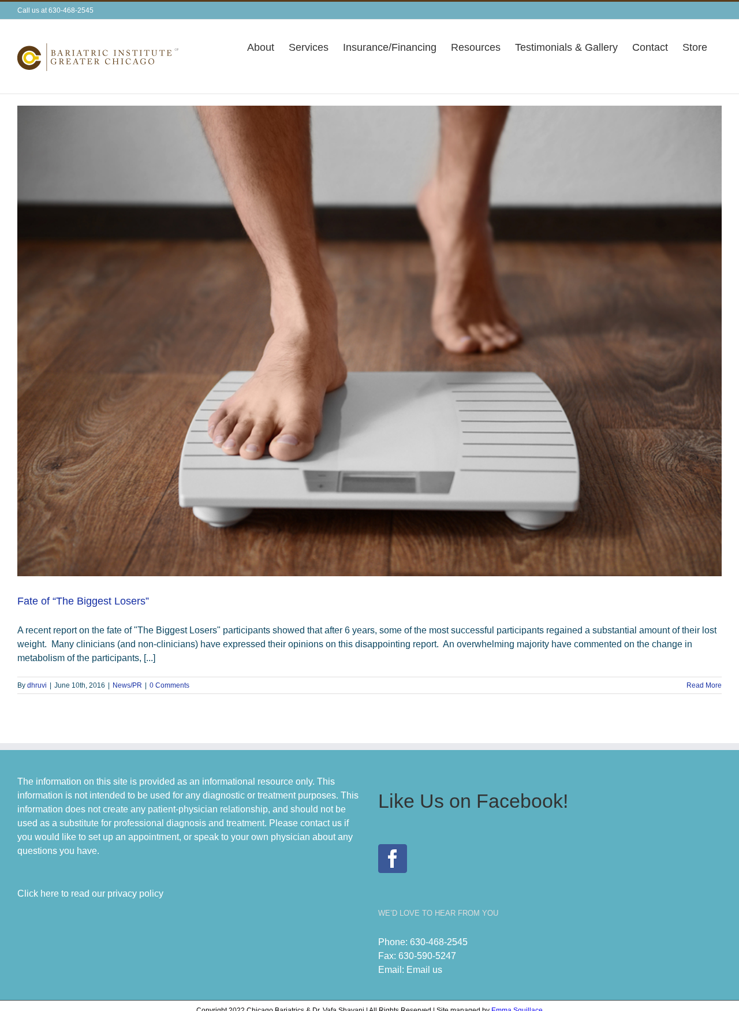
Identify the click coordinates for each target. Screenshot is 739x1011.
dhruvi (37, 685)
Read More (704, 685)
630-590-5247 (427, 956)
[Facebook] (392, 858)
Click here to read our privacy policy (90, 893)
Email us (424, 970)
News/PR (127, 685)
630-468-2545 (439, 942)
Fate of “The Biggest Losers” (83, 601)
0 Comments (169, 685)
